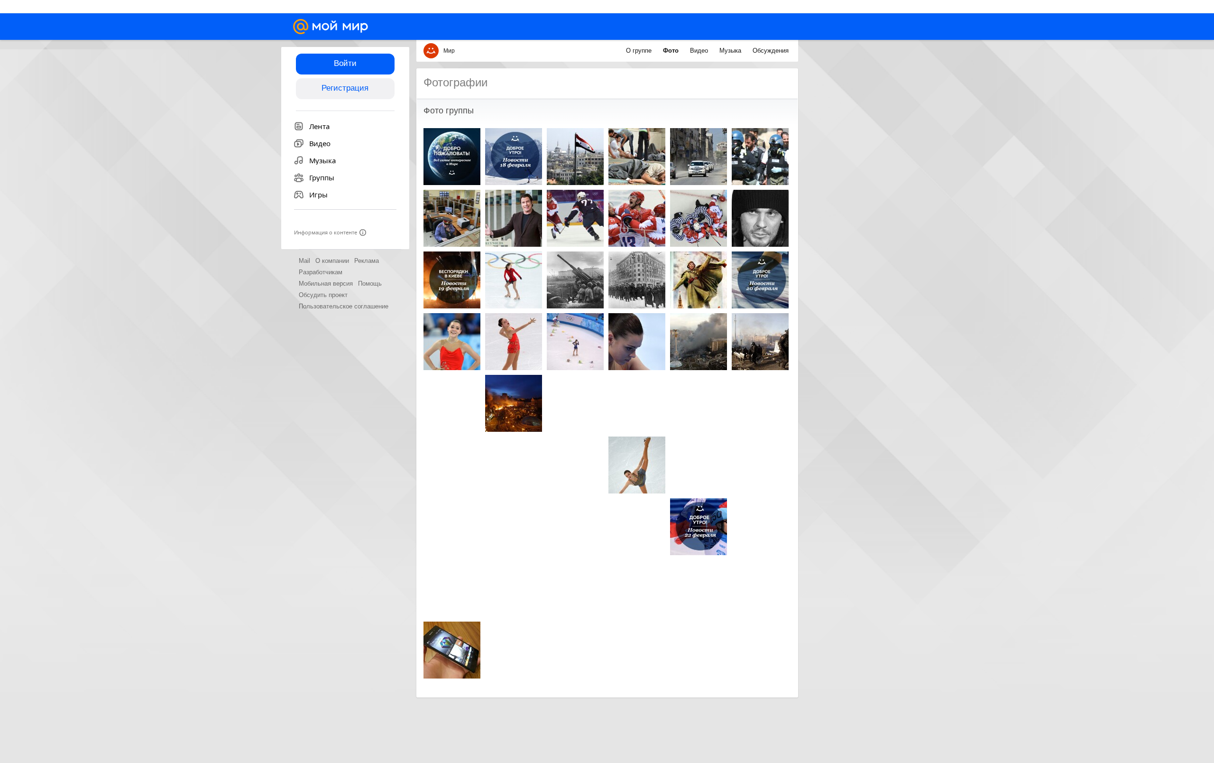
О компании (332, 260)
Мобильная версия (326, 283)
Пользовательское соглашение (343, 306)
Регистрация (345, 88)
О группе (639, 50)
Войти (345, 63)
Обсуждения (771, 50)
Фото (672, 50)
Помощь (370, 283)
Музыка (731, 50)
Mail (304, 260)
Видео (700, 50)
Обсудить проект (323, 294)
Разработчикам (320, 272)
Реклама (366, 260)
